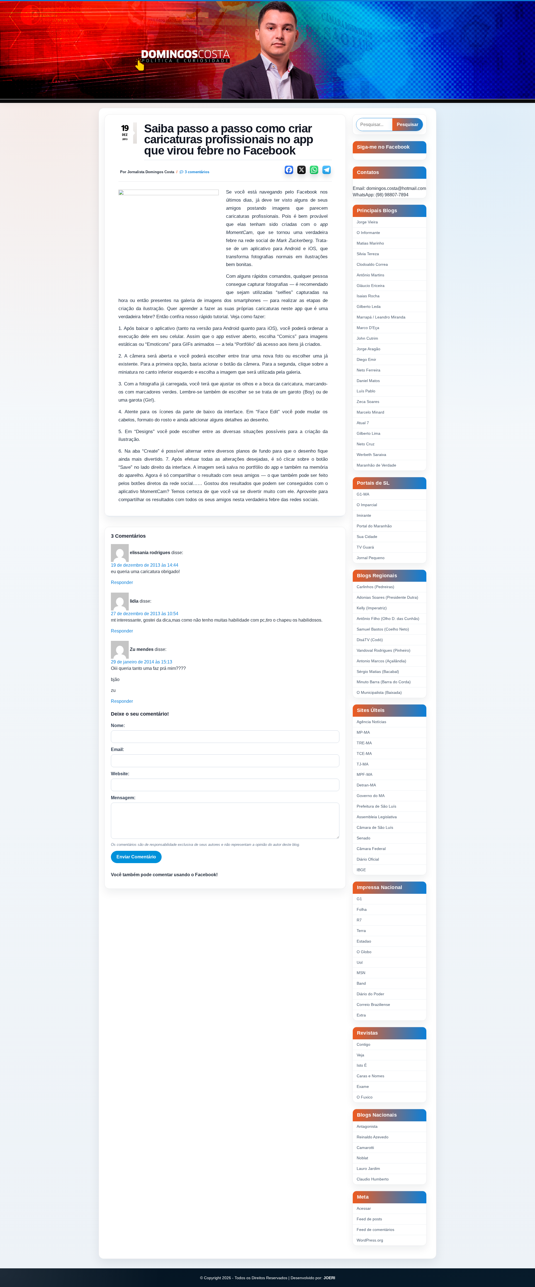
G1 (359, 899)
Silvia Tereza (368, 254)
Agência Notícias (371, 721)
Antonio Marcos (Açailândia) (381, 661)
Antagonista (367, 1126)
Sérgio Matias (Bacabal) (378, 671)
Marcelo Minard (370, 412)
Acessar (364, 1208)
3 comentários (197, 172)
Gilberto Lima (368, 433)
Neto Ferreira (368, 370)
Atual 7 (363, 423)
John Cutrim (367, 338)
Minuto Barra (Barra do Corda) (384, 682)
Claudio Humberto (373, 1179)
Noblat (362, 1158)
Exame (363, 1086)
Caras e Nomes (370, 1076)
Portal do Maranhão (374, 526)
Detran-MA (366, 785)
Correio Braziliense (373, 1004)
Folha (362, 909)
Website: (120, 773)
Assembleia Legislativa (377, 817)
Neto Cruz (365, 444)
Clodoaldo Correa (372, 264)
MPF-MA (364, 774)
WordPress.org (370, 1240)
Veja (360, 1055)
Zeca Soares (368, 401)
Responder (122, 582)
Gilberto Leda (369, 306)
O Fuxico (365, 1097)
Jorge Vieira (367, 222)
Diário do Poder (370, 994)
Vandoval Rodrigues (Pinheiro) (383, 650)
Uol (360, 962)
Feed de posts (369, 1219)
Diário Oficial (368, 859)
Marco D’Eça (368, 327)
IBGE (361, 870)
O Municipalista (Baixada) (379, 692)
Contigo (363, 1044)
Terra (361, 930)
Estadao (364, 941)
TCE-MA (364, 753)
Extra (361, 1015)
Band (361, 983)
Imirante (364, 515)
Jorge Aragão (368, 349)
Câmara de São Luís (375, 827)
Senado (363, 838)
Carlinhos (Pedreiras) (375, 587)
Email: (117, 749)
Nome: (118, 725)
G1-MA (363, 494)
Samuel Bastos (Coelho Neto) (383, 629)
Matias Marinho (370, 243)
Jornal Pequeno (371, 558)
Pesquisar (407, 124)
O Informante (368, 232)
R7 (359, 920)
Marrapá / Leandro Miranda (381, 317)
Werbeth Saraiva (371, 454)
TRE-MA (364, 743)
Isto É (362, 1065)
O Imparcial (367, 505)
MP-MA (363, 732)
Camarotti (365, 1147)
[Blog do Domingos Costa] (267, 50)
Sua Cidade (367, 536)
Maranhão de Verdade (376, 465)
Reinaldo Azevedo (372, 1137)
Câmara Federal (371, 848)
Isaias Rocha (368, 296)
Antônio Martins (370, 275)
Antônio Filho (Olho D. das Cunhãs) (388, 618)
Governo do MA (371, 795)
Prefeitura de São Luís (376, 806)
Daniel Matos (368, 380)
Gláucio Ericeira (371, 285)
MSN (361, 972)
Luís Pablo (366, 391)
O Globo (364, 952)
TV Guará (365, 547)
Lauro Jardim (368, 1168)
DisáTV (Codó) (370, 640)
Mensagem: (123, 797)
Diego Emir (366, 359)
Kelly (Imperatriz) (372, 608)
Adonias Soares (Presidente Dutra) (387, 597)
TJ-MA (362, 764)
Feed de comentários (375, 1229)
